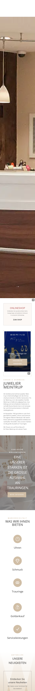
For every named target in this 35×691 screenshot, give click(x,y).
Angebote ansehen (17, 362)
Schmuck (17, 569)
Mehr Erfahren (17, 495)
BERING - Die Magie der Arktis (17, 354)
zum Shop (17, 319)
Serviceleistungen (17, 638)
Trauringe (17, 591)
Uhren (17, 547)
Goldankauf (17, 616)
